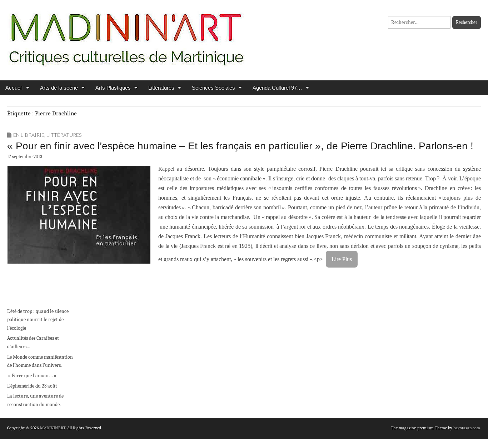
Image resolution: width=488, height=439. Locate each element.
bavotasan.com (466, 427)
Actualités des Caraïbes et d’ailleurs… (33, 342)
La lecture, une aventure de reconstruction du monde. (35, 400)
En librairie (28, 135)
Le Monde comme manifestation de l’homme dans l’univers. (40, 361)
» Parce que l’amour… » (31, 376)
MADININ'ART (52, 427)
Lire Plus (342, 259)
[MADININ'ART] (126, 35)
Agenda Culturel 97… (277, 88)
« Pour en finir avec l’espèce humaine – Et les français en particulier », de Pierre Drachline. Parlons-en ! (240, 145)
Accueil (14, 88)
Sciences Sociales (213, 88)
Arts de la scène (59, 88)
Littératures (161, 88)
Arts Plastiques (113, 88)
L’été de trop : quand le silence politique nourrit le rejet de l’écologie (38, 319)
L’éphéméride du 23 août (32, 386)
